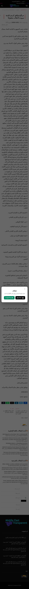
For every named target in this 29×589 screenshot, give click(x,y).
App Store (19, 297)
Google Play (8, 297)
